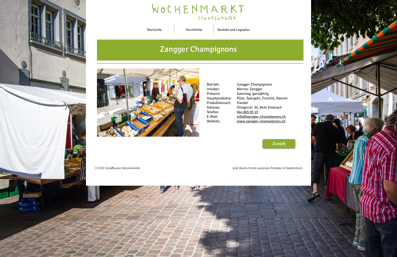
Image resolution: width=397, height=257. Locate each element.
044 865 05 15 (247, 112)
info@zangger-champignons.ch (261, 116)
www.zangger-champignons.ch (261, 121)
